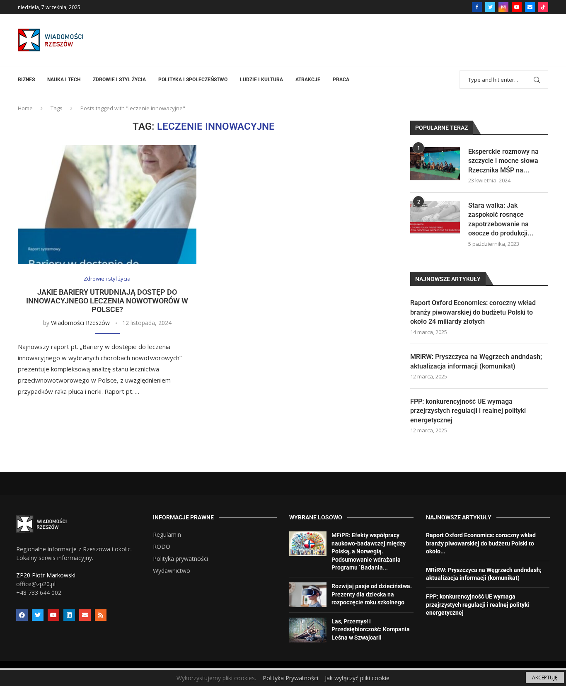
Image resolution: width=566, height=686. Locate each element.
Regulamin (167, 535)
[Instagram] (503, 7)
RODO (161, 547)
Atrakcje (307, 79)
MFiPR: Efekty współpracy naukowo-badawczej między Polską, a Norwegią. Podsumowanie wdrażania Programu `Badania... (368, 551)
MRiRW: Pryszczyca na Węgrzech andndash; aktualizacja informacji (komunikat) (476, 361)
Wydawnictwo (171, 571)
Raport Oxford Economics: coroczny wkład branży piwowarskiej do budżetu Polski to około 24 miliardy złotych (473, 312)
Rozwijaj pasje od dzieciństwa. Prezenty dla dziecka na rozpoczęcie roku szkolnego (371, 594)
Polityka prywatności (180, 559)
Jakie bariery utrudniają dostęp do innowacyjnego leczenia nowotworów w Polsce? (107, 301)
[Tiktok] (543, 7)
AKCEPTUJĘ (545, 677)
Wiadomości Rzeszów (80, 323)
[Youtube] (517, 7)
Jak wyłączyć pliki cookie (357, 678)
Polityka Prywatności (290, 678)
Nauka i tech (63, 79)
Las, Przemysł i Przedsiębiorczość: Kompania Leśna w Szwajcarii (370, 629)
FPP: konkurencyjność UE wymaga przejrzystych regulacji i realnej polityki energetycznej (468, 411)
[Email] (530, 7)
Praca (341, 79)
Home (25, 108)
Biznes (26, 79)
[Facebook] (477, 7)
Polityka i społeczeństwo (192, 79)
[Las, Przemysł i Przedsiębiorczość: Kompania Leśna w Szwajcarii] (308, 630)
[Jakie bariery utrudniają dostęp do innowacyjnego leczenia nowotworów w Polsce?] (107, 204)
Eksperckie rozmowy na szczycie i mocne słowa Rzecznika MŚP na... (503, 161)
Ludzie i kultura (261, 79)
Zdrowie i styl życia (119, 79)
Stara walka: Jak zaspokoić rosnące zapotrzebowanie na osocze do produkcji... (501, 219)
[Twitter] (490, 7)
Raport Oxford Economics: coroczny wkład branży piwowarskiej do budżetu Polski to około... (481, 543)
